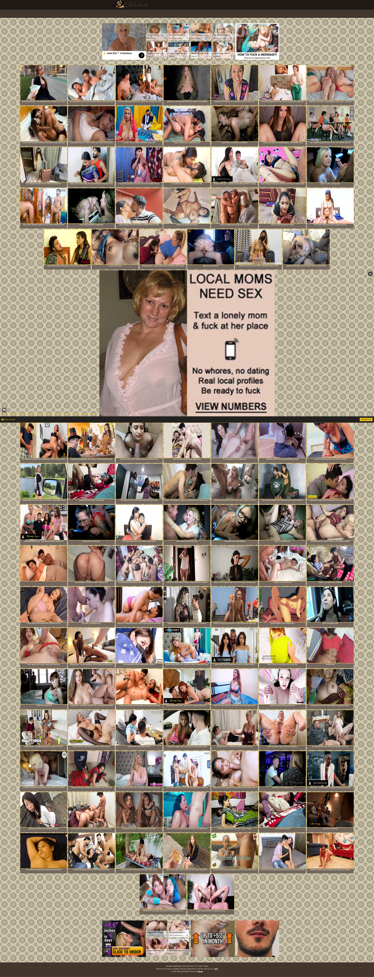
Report (200, 971)
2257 (216, 969)
